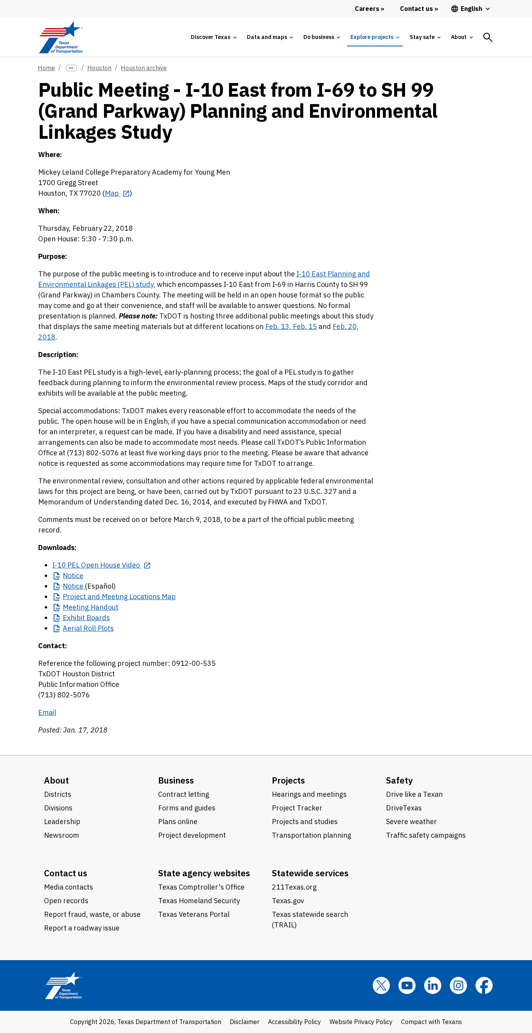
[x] (381, 985)
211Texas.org (294, 887)
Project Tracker (297, 807)
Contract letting (183, 794)
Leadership (62, 821)
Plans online (177, 821)
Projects (288, 780)
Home (46, 68)
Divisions (58, 807)
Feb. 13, (279, 326)
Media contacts (68, 887)
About (56, 780)
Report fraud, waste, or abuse (92, 914)
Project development (192, 835)
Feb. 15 (305, 326)
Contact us (65, 873)
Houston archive (144, 68)
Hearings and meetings (309, 794)
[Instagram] (458, 985)
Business (176, 780)
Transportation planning (311, 835)
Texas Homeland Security (199, 900)
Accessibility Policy (294, 1022)
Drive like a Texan (414, 794)
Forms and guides (186, 807)
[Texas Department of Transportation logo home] (60, 37)
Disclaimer (244, 1022)
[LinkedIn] (432, 985)
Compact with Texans (431, 1022)
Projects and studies (305, 821)
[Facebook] (484, 985)
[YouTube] (407, 985)
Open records (66, 900)
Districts (57, 794)
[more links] (71, 68)
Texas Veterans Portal (193, 914)
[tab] (213, 37)
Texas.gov (288, 900)
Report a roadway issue (82, 927)
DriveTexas (404, 807)
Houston (99, 68)
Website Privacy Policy (361, 1022)
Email (47, 712)
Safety (399, 780)
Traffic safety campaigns (426, 835)
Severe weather (411, 821)
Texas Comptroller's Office (201, 887)
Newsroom (61, 835)
